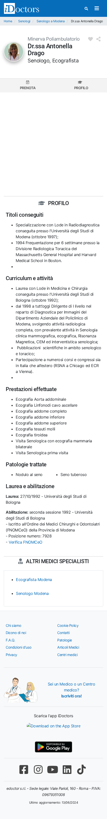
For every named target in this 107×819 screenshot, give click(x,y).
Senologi (24, 21)
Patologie (64, 640)
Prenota (28, 88)
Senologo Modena (32, 593)
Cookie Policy (67, 625)
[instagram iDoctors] (38, 770)
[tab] (27, 85)
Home (8, 21)
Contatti (63, 633)
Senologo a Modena (50, 21)
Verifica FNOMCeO (25, 542)
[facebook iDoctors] (23, 770)
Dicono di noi (16, 633)
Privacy (11, 655)
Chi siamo (13, 625)
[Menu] (96, 8)
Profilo (81, 88)
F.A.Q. (10, 640)
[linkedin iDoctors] (67, 770)
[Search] (86, 8)
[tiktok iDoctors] (81, 770)
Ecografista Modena (34, 579)
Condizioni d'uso (19, 647)
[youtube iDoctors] (52, 770)
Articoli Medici (68, 647)
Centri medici (67, 655)
